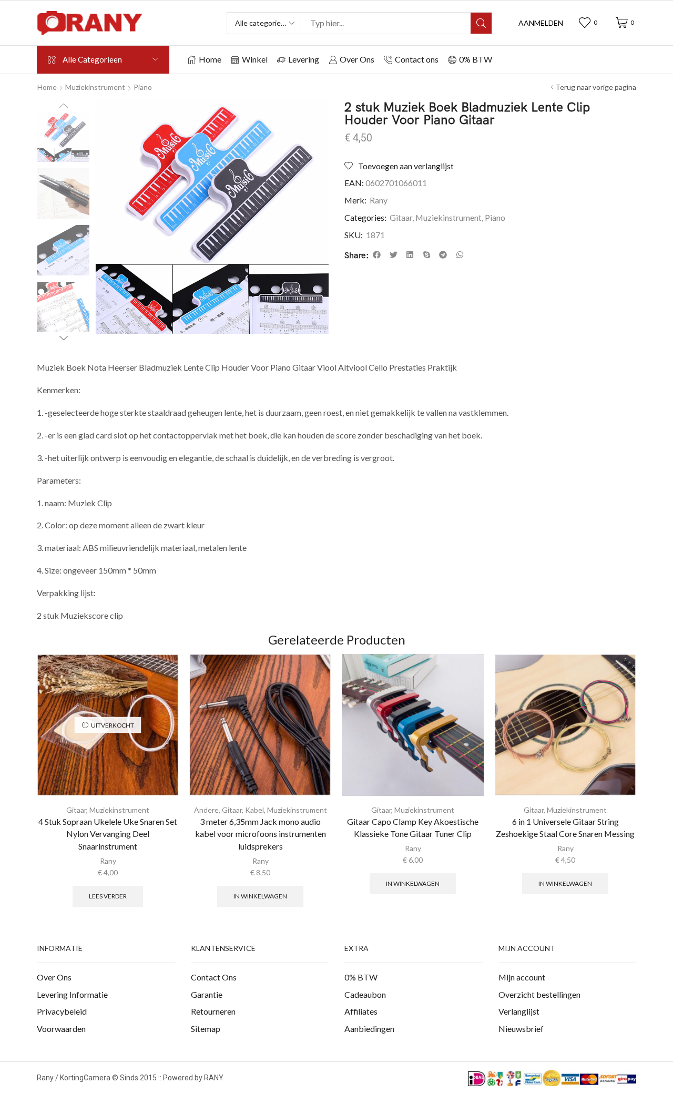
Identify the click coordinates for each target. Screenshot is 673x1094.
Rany (379, 200)
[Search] (481, 23)
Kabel (254, 809)
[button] (540, 23)
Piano (143, 87)
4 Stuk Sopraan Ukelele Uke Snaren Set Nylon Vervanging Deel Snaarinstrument (107, 834)
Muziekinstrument (95, 87)
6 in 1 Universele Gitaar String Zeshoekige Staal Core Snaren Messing (565, 827)
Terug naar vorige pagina (595, 87)
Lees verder (108, 896)
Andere (206, 809)
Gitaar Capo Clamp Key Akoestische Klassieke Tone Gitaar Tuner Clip (412, 827)
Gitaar (401, 217)
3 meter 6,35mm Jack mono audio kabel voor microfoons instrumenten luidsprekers (260, 834)
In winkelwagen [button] (260, 896)
